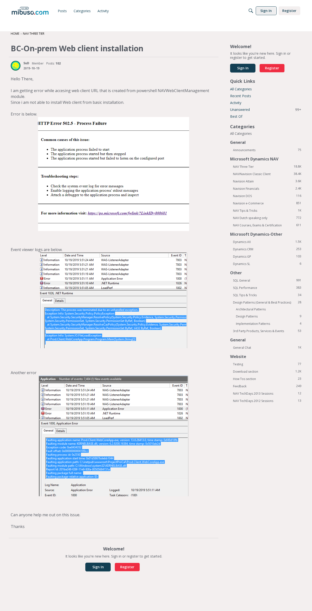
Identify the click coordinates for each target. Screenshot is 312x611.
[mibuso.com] (30, 11)
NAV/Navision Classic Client (267, 174)
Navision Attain (267, 181)
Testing (267, 364)
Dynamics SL (267, 264)
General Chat (267, 347)
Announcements (267, 150)
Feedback (267, 386)
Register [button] (127, 567)
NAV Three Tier (267, 166)
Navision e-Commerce (267, 203)
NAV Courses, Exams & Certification (267, 225)
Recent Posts (240, 96)
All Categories (241, 89)
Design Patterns (268, 316)
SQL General (267, 280)
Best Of (236, 116)
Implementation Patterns (268, 323)
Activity (235, 102)
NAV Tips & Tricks (267, 210)
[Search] (250, 10)
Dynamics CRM (267, 249)
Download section (267, 371)
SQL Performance (267, 287)
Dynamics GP (267, 256)
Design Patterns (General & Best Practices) (267, 302)
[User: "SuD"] (15, 66)
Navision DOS (267, 196)
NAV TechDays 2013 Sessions (267, 393)
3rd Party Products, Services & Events (267, 331)
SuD (26, 63)
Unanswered (265, 109)
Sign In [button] (98, 567)
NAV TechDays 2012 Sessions (267, 401)
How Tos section (267, 379)
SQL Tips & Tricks (267, 295)
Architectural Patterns (251, 309)
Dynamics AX (267, 242)
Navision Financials (267, 188)
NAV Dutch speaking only (267, 218)
